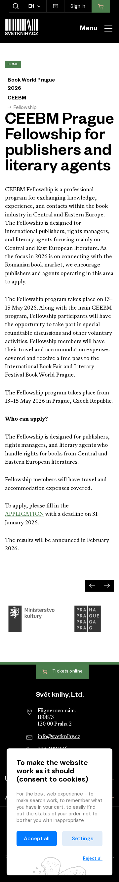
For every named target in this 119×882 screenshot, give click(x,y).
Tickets (67, 672)
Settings (82, 838)
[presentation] (92, 585)
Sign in (77, 7)
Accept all (37, 838)
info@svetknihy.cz (59, 736)
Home (13, 65)
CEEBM (17, 98)
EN (31, 7)
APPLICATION (24, 514)
